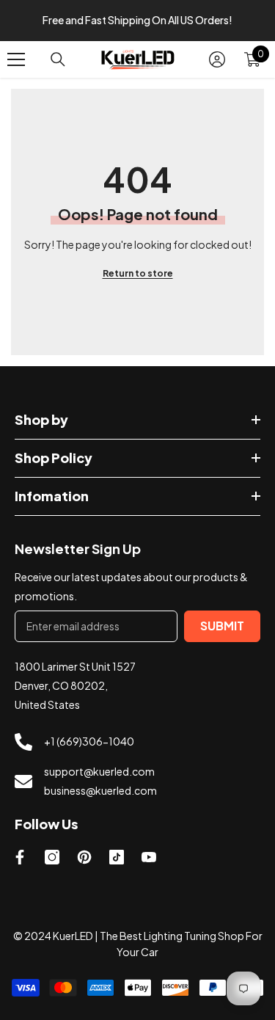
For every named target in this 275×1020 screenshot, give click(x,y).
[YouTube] (148, 857)
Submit (222, 625)
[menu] (16, 59)
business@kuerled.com (100, 790)
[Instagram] (52, 857)
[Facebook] (19, 857)
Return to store (138, 273)
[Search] (58, 59)
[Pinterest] (84, 857)
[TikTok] (116, 857)
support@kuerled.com (99, 771)
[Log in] (217, 59)
